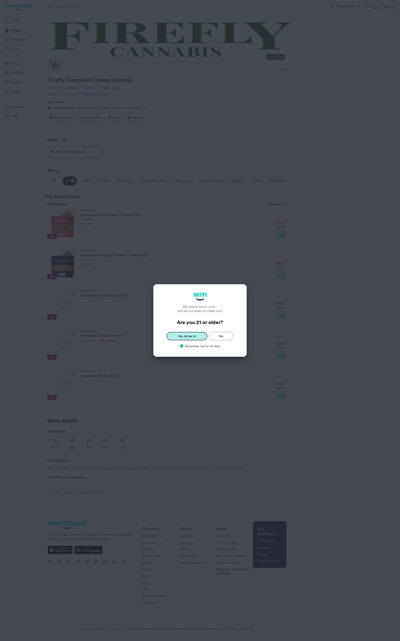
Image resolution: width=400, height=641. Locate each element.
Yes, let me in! (187, 336)
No (221, 336)
